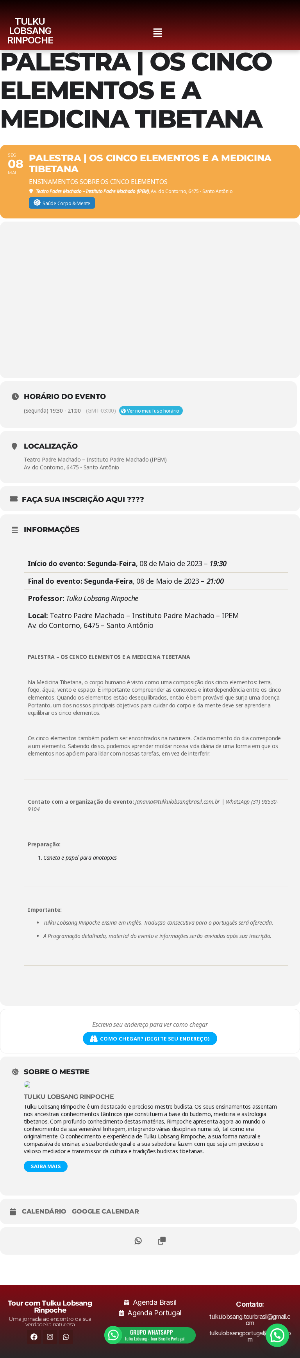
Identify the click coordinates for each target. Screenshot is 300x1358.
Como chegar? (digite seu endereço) (155, 1038)
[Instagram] (50, 1337)
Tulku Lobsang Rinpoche (69, 1096)
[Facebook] (34, 1337)
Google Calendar (105, 1211)
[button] (157, 33)
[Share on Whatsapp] (138, 1241)
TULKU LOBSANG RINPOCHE (30, 31)
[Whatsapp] (66, 1337)
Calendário (44, 1211)
